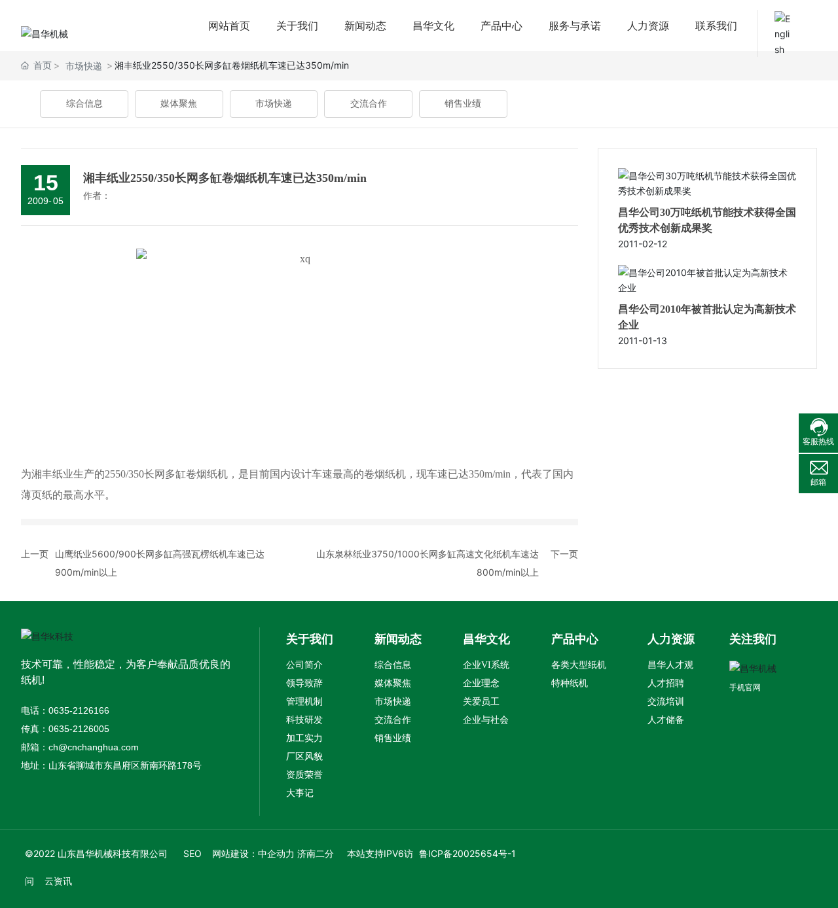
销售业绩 (463, 104)
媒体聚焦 (178, 104)
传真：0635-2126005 (65, 729)
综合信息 (84, 104)
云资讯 (58, 880)
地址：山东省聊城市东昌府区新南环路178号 (111, 765)
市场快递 (273, 104)
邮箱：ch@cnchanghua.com (80, 747)
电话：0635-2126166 (65, 710)
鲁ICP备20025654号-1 (467, 853)
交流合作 (368, 104)
